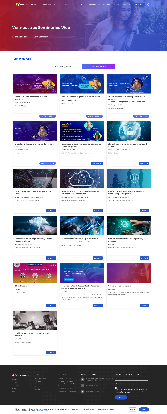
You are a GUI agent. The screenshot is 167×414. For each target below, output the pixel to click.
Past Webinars (98, 66)
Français (15, 385)
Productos (58, 5)
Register (143, 163)
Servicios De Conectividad (67, 392)
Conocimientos (94, 5)
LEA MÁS (50, 211)
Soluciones (69, 5)
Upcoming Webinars (65, 66)
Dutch (14, 391)
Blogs (37, 384)
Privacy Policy (44, 410)
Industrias (81, 5)
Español (14, 379)
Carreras (106, 5)
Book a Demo (139, 4)
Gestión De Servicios (65, 378)
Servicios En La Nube (65, 389)
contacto (38, 390)
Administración (40, 36)
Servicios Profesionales (66, 381)
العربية (14, 388)
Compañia (126, 5)
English (14, 382)
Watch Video (46, 116)
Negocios (47, 5)
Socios (116, 5)
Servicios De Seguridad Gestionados (66, 385)
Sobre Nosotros (19, 36)
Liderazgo (38, 381)
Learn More (95, 163)
